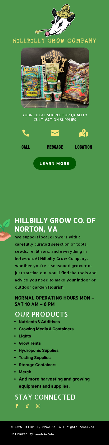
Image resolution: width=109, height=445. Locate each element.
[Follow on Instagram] (38, 406)
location (83, 147)
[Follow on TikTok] (27, 406)
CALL (25, 147)
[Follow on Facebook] (17, 406)
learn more (55, 163)
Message (55, 147)
